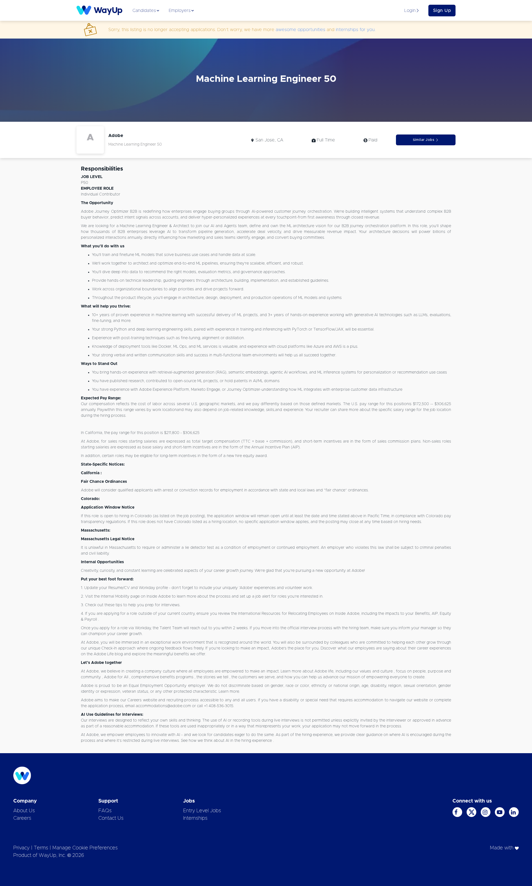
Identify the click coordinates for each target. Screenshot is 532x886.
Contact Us (111, 818)
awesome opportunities (300, 29)
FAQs (105, 810)
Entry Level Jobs (202, 810)
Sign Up (442, 10)
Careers (22, 818)
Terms (41, 848)
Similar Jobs (423, 139)
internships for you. (355, 29)
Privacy (21, 848)
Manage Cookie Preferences (85, 848)
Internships (195, 818)
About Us (24, 810)
